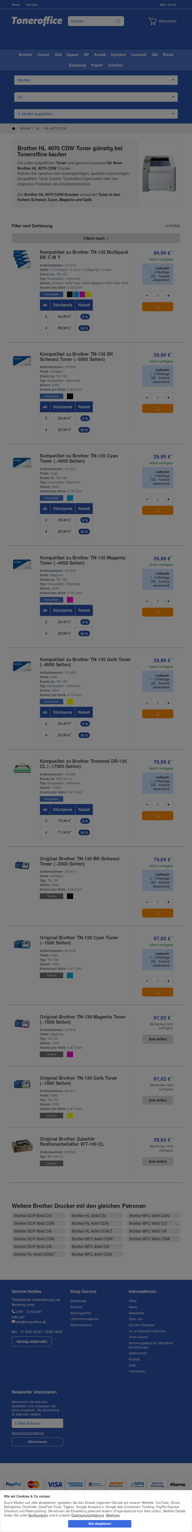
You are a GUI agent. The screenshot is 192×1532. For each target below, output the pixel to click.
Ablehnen (113, 1515)
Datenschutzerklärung (87, 1515)
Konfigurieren (38, 1515)
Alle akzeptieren (99, 1523)
